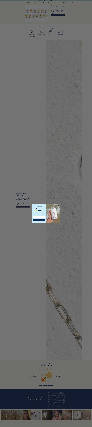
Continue (39, 219)
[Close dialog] (58, 205)
